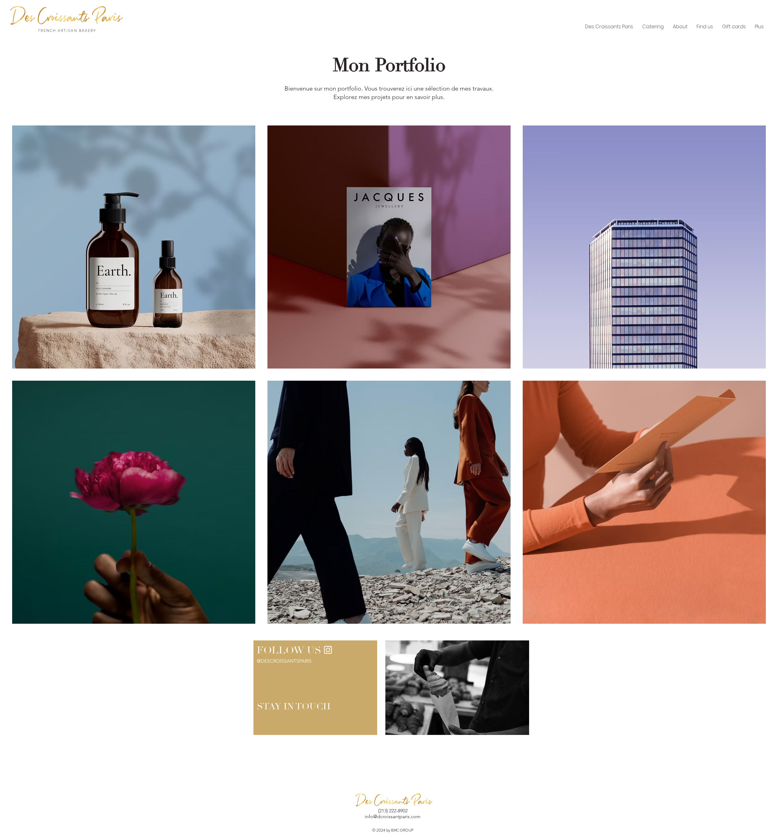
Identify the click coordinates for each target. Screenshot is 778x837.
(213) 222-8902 (393, 811)
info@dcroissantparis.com (393, 816)
